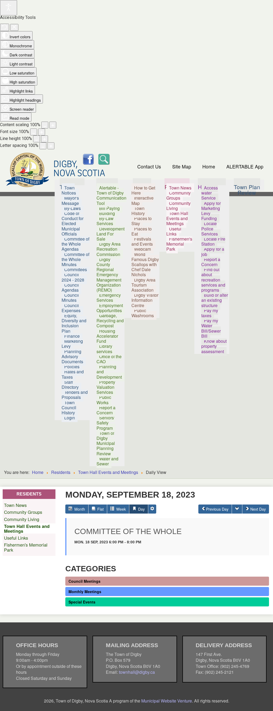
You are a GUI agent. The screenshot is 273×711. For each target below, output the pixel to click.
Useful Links (16, 537)
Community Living (21, 519)
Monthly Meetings (85, 591)
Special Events (82, 602)
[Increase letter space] (50, 145)
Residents (60, 472)
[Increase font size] (41, 132)
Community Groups (23, 512)
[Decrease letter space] (42, 145)
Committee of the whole (128, 531)
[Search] (103, 158)
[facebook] (88, 158)
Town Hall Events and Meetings (108, 472)
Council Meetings (85, 581)
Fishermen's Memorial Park (25, 547)
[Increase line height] (44, 138)
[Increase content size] (52, 125)
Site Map (181, 166)
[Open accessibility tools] (8, 7)
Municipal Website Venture (166, 701)
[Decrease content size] (44, 125)
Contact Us (149, 166)
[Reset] (4, 27)
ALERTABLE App (244, 166)
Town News (15, 505)
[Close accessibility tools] (14, 27)
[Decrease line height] (36, 138)
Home (208, 166)
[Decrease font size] (33, 132)
